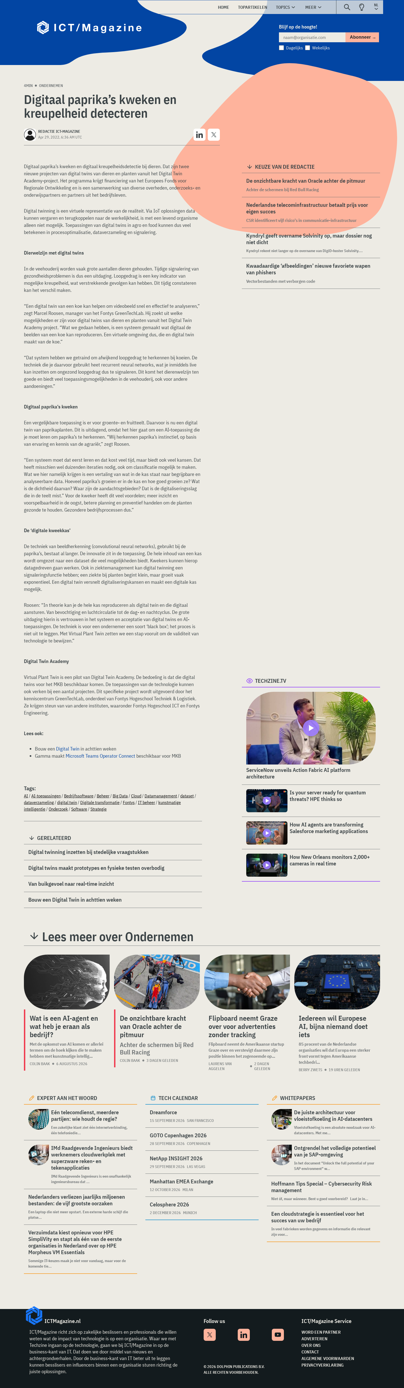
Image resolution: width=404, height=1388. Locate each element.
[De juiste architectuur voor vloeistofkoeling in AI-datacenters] (281, 1122)
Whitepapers (297, 1098)
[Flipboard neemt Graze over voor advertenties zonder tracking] (247, 982)
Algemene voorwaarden (327, 1358)
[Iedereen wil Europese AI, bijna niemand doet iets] (337, 982)
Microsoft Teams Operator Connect (100, 756)
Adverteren (314, 1338)
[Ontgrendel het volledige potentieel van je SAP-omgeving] (281, 1158)
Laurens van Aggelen (220, 1066)
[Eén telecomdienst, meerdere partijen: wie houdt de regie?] (38, 1122)
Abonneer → (363, 37)
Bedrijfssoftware (78, 796)
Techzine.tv (270, 680)
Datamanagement (161, 796)
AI (26, 796)
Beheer (103, 796)
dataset (187, 796)
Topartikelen (252, 7)
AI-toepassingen (46, 796)
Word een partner (321, 1332)
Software (79, 809)
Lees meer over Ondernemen (117, 936)
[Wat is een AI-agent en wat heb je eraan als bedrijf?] (67, 982)
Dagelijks (294, 47)
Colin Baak (40, 1063)
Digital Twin (67, 749)
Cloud (136, 796)
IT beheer (146, 802)
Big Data (120, 796)
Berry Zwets (310, 1069)
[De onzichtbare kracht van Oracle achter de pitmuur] (157, 982)
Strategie (98, 809)
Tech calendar (178, 1098)
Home (223, 7)
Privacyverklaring (322, 1365)
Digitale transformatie (100, 802)
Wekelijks (321, 47)
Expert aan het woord (67, 1098)
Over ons (311, 1345)
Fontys (129, 802)
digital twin (67, 802)
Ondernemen (51, 85)
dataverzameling (39, 802)
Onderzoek (58, 809)
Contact (310, 1352)
